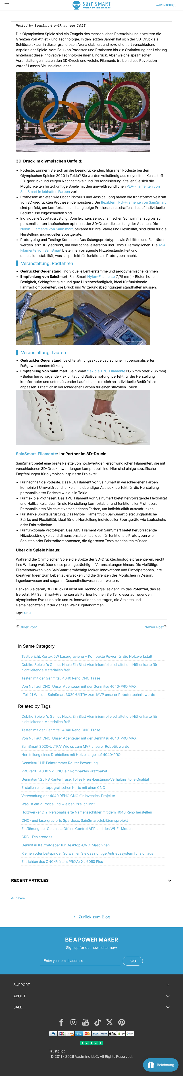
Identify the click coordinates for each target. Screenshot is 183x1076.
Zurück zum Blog (94, 917)
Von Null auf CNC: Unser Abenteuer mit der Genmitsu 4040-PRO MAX (79, 686)
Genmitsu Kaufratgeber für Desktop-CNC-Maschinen (65, 845)
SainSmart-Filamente (36, 453)
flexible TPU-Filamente (106, 371)
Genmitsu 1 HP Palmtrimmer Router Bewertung (59, 763)
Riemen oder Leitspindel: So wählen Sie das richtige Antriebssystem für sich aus (87, 853)
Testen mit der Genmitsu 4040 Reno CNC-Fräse (60, 678)
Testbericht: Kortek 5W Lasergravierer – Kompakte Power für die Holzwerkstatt (86, 656)
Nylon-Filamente (101, 276)
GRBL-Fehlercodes (36, 837)
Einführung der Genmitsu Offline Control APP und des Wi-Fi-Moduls (77, 828)
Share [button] (20, 898)
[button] (7, 5)
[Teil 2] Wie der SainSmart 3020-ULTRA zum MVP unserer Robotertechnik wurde (88, 694)
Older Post (28, 627)
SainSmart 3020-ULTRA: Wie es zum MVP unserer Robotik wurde (75, 746)
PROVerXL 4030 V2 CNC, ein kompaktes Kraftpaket (64, 771)
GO (133, 961)
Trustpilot (57, 1051)
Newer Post (154, 627)
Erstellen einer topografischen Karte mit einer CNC (63, 787)
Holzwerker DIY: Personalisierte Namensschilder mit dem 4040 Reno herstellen (86, 812)
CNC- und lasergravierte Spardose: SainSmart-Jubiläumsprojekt (74, 820)
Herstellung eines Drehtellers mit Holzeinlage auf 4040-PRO (71, 754)
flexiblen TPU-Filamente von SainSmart (133, 202)
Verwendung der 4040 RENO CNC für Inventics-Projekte (68, 795)
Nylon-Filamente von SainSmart (46, 229)
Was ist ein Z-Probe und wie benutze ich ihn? (58, 804)
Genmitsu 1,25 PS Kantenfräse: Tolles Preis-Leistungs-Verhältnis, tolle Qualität (85, 779)
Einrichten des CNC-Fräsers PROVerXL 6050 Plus (62, 861)
